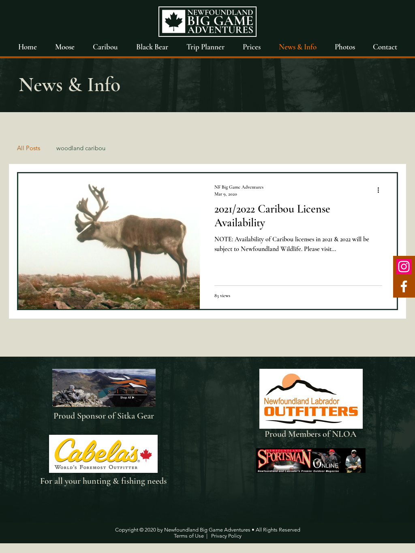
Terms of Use (189, 536)
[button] (344, 46)
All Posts (28, 148)
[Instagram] (404, 266)
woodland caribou (80, 148)
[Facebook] (404, 286)
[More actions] (381, 190)
